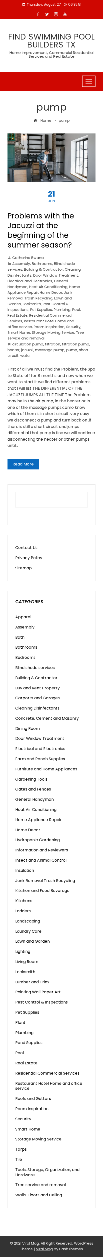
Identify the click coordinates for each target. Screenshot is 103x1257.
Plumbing (62, 309)
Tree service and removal (40, 1185)
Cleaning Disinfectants (37, 708)
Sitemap (23, 568)
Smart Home (19, 332)
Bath (19, 637)
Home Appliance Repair (38, 820)
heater (14, 349)
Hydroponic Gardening (37, 840)
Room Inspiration (49, 326)
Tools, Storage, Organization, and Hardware (47, 1172)
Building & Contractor (43, 269)
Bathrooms (42, 263)
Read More (23, 464)
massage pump (49, 349)
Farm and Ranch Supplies (40, 759)
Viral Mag (44, 1249)
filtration (52, 344)
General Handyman (34, 799)
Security (73, 326)
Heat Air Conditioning (48, 286)
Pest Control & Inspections (41, 1002)
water (25, 355)
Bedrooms (25, 657)
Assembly (21, 263)
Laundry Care (28, 931)
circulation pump (27, 344)
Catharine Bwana (28, 257)
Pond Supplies (28, 1043)
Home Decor (51, 292)
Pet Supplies (41, 309)
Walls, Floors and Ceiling (38, 1195)
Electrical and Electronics (30, 281)
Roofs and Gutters (33, 1098)
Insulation (24, 870)
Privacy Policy (28, 558)
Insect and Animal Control (40, 860)
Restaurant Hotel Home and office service (48, 1086)
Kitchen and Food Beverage (42, 890)
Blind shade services (35, 667)
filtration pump (75, 344)
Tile (18, 1159)
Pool (76, 309)
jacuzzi (27, 349)
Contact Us (26, 547)
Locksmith (32, 303)
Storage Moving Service (53, 332)
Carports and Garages (37, 698)
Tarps (21, 1149)
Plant (20, 1022)
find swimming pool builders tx (51, 40)
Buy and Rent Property (37, 688)
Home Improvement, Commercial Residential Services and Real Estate (52, 54)
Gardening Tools (31, 779)
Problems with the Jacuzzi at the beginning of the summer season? (41, 230)
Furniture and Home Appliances (46, 769)
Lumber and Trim (32, 982)
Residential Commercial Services (47, 1073)
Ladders (23, 911)
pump (71, 349)
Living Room (26, 961)
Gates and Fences (33, 789)
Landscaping (27, 921)
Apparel (23, 617)
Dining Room (27, 728)
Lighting (22, 951)
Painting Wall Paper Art (38, 992)
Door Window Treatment (55, 275)
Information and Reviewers (41, 850)
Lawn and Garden (32, 941)
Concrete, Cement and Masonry (47, 718)
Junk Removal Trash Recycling (45, 880)
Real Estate (18, 315)
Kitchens (23, 901)
